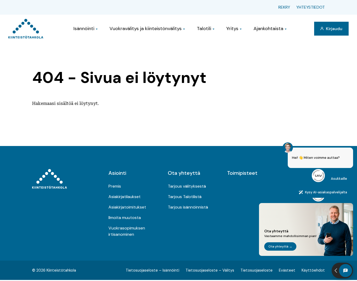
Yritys (232, 28)
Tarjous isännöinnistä (188, 207)
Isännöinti (83, 28)
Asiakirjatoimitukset (127, 207)
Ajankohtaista (268, 28)
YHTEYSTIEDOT (310, 7)
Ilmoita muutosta (124, 217)
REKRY (284, 7)
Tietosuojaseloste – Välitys (210, 270)
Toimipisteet (242, 173)
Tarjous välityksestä (187, 186)
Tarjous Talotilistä (184, 196)
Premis (114, 186)
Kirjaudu (333, 28)
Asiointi (117, 173)
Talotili (204, 28)
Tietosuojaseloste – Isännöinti (152, 270)
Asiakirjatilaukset (124, 196)
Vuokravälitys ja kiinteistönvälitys (146, 28)
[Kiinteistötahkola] (25, 28)
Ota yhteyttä (184, 173)
